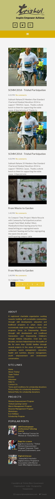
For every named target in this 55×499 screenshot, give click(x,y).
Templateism (27, 489)
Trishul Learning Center (17, 404)
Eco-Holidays (13, 414)
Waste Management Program (20, 406)
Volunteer (12, 379)
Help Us (11, 382)
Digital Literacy (24, 456)
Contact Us (13, 384)
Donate (11, 377)
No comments (21, 95)
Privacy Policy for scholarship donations (24, 389)
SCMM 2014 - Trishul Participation (27, 90)
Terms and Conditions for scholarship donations (27, 387)
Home (10, 369)
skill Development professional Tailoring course (27, 429)
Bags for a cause (25, 441)
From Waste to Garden (20, 208)
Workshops (13, 411)
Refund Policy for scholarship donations (24, 392)
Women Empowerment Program (21, 401)
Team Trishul (13, 374)
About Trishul (13, 372)
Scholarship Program (16, 416)
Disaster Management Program (20, 409)
